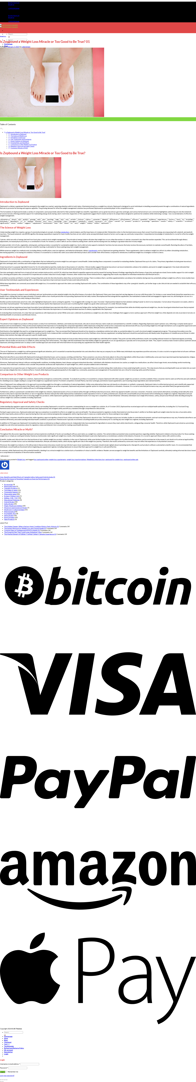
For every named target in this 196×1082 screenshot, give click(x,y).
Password (4, 1068)
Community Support (11, 492)
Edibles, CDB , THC (11, 498)
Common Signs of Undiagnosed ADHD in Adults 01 (22, 530)
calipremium (26, 47)
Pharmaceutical (9, 512)
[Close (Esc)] (1, 1079)
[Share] (3, 1079)
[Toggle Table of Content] (1, 129)
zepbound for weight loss (114, 459)
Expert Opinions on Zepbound (20, 141)
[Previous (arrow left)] (1, 1081)
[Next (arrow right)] (3, 1081)
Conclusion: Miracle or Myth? (19, 148)
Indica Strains (8, 504)
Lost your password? (7, 1075)
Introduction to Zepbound (18, 134)
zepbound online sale (131, 459)
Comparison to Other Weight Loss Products (24, 144)
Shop (6, 1038)
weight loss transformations (76, 459)
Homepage (8, 44)
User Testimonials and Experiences (21, 139)
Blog (6, 1040)
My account (8, 1050)
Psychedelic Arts (10, 513)
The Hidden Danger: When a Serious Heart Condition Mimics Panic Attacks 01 (31, 526)
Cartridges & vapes (10, 490)
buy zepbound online (41, 459)
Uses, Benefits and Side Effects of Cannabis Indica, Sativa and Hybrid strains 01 (27, 477)
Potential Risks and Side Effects (20, 143)
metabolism (65, 232)
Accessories (8, 484)
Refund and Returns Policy (14, 1048)
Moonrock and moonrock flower (15, 508)
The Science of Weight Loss (19, 136)
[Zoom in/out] (6, 1079)
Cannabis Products (10, 488)
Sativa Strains (8, 515)
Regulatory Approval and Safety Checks (22, 146)
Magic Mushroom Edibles (13, 506)
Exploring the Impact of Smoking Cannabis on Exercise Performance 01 (25, 479)
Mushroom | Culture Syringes (14, 510)
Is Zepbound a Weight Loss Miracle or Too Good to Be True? (25, 132)
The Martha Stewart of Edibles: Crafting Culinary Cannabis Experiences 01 (30, 534)
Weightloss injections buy (96, 459)
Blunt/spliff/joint (10, 486)
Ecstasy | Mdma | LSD (11, 496)
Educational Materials (11, 500)
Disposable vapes (10, 494)
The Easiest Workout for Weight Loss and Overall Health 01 (25, 528)
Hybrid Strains (9, 502)
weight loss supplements (57, 459)
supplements (93, 250)
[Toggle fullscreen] (5, 1079)
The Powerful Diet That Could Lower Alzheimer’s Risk (23, 532)
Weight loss (3, 36)
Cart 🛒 (7, 1044)
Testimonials (9, 1046)
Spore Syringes (9, 517)
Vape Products (9, 519)
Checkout (7, 1042)
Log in (2, 1072)
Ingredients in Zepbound (18, 137)
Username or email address (10, 1064)
